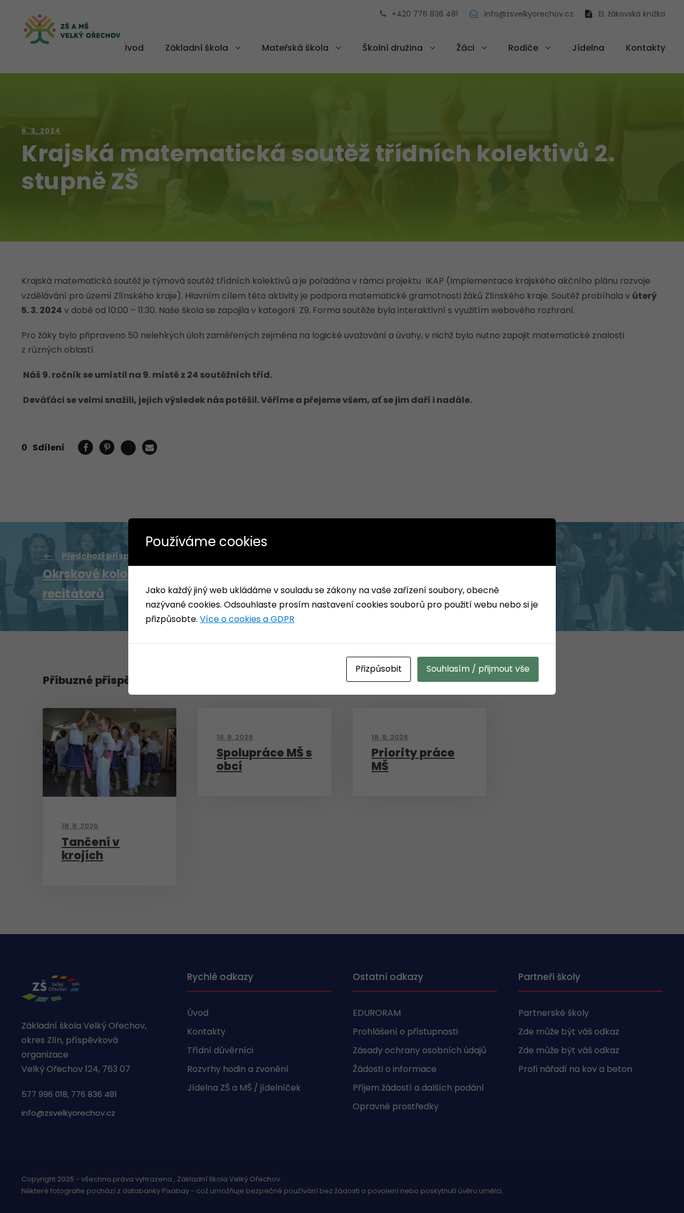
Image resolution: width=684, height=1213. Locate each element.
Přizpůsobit (378, 669)
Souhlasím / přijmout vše (478, 669)
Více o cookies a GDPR (247, 619)
